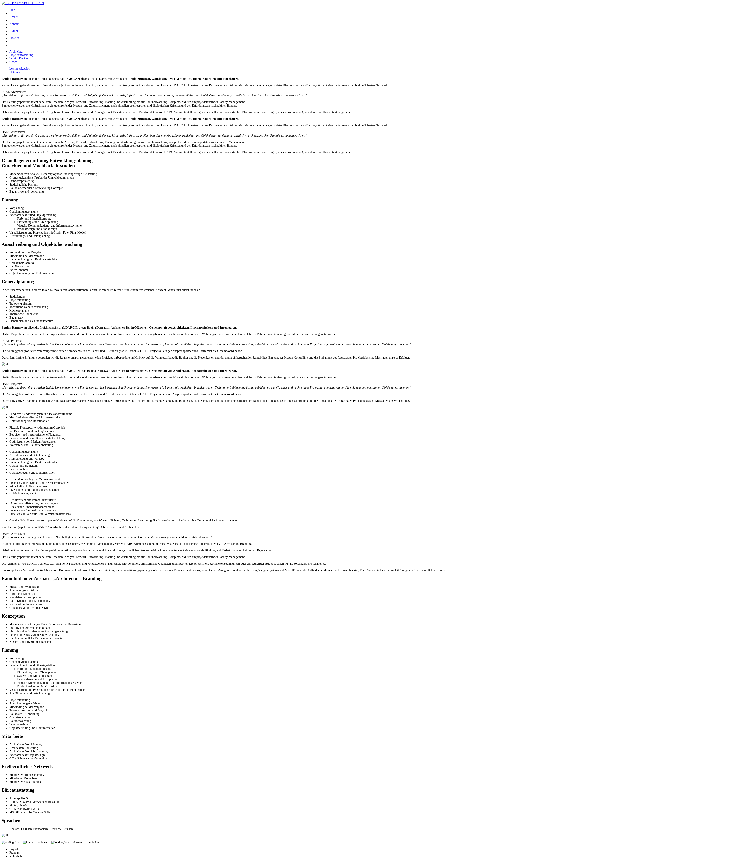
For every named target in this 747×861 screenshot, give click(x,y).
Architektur (16, 51)
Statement (15, 72)
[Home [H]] (23, 3)
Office (13, 62)
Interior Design (18, 58)
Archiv (13, 16)
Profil (12, 9)
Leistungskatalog (19, 68)
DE (11, 44)
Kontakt (14, 23)
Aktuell (13, 30)
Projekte (14, 37)
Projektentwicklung (21, 55)
